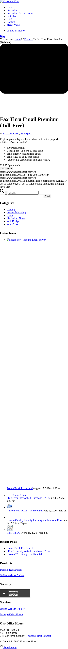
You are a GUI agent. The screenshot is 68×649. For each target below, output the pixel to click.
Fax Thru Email (11, 133)
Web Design (13, 221)
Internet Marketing (16, 212)
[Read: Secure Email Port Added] (37, 239)
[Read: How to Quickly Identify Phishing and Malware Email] (10, 517)
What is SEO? (14, 532)
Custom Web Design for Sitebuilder (25, 510)
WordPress (12, 224)
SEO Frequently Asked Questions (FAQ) (28, 498)
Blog (2, 36)
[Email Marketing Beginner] (34, 78)
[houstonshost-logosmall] (9, 1)
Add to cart (6, 168)
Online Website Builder (12, 575)
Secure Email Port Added (20, 488)
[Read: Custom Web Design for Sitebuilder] (10, 507)
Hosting (11, 209)
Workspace (26, 133)
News (10, 215)
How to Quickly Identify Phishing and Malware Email (35, 520)
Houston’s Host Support (38, 635)
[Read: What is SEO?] (10, 529)
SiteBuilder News (16, 218)
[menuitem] (37, 7)
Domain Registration (11, 569)
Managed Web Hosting (12, 614)
